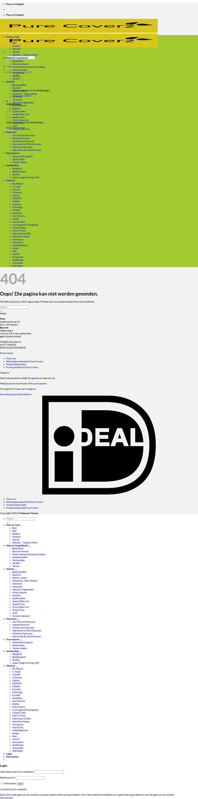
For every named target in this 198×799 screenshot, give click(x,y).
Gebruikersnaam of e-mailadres (17, 771)
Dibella (16, 201)
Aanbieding (12, 165)
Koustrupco (18, 221)
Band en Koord (20, 63)
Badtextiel (17, 60)
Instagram (30, 388)
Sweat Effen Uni (20, 114)
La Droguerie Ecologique (25, 224)
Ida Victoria (18, 215)
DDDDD (17, 198)
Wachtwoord (7, 777)
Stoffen (10, 81)
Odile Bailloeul (20, 245)
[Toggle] (21, 525)
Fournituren (12, 152)
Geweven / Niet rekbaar (25, 93)
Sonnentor (18, 256)
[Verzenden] (7, 61)
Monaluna (17, 239)
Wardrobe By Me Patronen (26, 149)
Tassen (15, 51)
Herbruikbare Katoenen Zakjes (28, 66)
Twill (14, 125)
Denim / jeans (19, 90)
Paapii (15, 248)
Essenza (16, 204)
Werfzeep (17, 265)
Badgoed (17, 168)
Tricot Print (18, 123)
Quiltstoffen (19, 111)
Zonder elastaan (21, 128)
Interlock (17, 96)
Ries (14, 251)
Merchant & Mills (21, 233)
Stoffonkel (17, 259)
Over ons (11, 358)
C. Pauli (16, 186)
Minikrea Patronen (22, 146)
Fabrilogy (17, 207)
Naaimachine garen (22, 156)
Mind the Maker (21, 236)
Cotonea (17, 192)
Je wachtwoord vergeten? (13, 789)
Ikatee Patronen (21, 138)
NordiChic (17, 242)
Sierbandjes (18, 72)
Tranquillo (17, 262)
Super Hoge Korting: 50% (25, 177)
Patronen (11, 131)
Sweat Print (18, 117)
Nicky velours (19, 105)
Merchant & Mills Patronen (26, 144)
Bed (14, 42)
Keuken (16, 48)
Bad (14, 39)
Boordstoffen (19, 571)
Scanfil (15, 253)
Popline (16, 595)
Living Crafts (19, 227)
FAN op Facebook (37, 383)
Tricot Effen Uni (20, 120)
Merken (10, 180)
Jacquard (17, 99)
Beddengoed (19, 171)
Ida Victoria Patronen (23, 135)
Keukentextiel (19, 69)
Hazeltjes (17, 212)
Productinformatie (16, 364)
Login (20, 783)
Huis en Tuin (13, 36)
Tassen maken (19, 162)
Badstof (16, 87)
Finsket (16, 209)
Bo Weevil (17, 183)
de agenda (33, 377)
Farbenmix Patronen (23, 141)
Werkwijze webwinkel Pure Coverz (24, 361)
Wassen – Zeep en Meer (25, 54)
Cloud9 (16, 189)
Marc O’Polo (19, 230)
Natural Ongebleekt (17, 57)
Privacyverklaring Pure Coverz (22, 367)
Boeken (16, 45)
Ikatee (15, 218)
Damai (15, 195)
